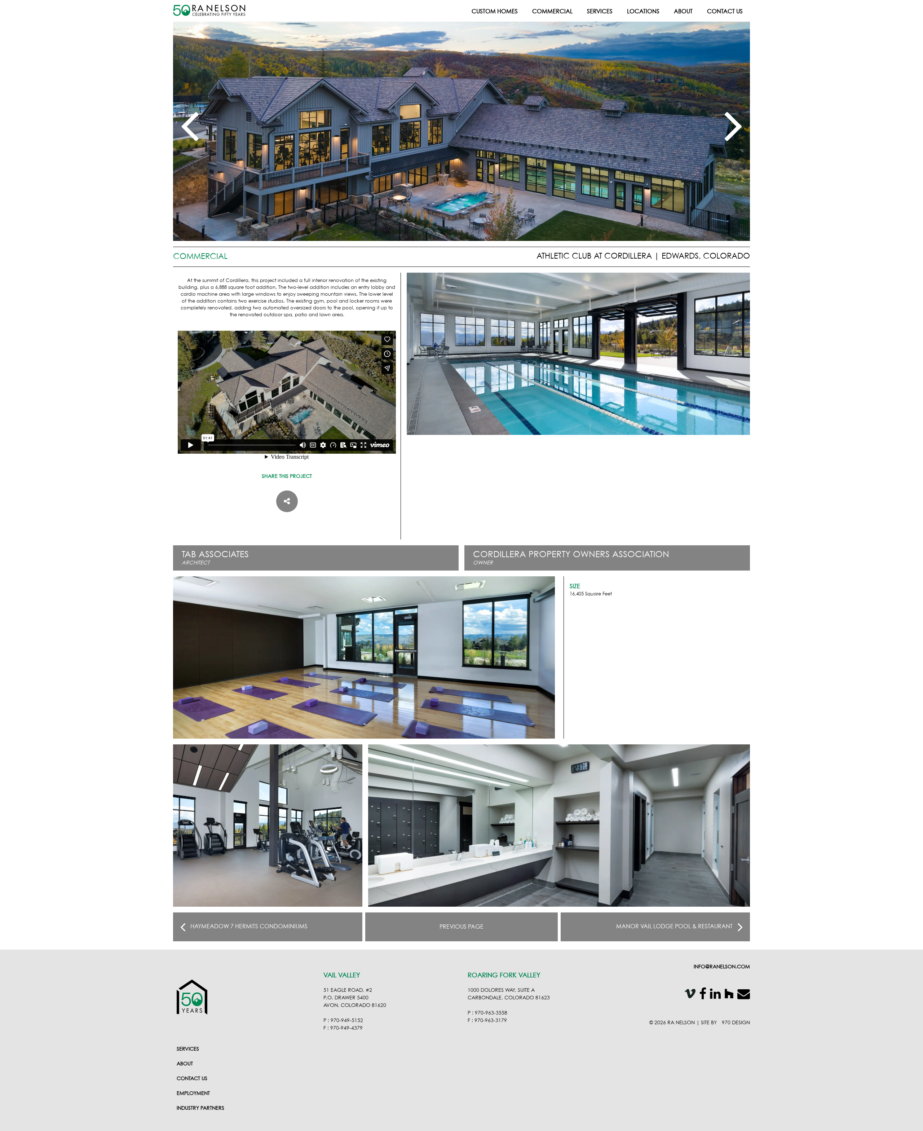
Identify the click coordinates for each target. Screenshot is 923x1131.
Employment (193, 1093)
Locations (643, 11)
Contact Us (725, 11)
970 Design (736, 1022)
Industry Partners (200, 1108)
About (683, 11)
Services (600, 11)
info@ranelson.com (722, 966)
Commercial (552, 11)
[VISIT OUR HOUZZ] (727, 995)
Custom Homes (495, 11)
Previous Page (461, 927)
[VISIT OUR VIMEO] (688, 995)
